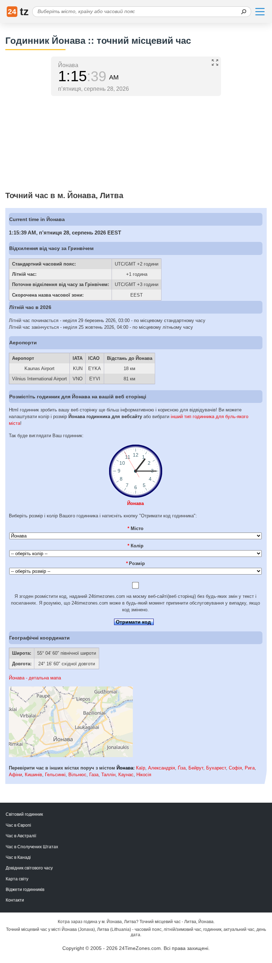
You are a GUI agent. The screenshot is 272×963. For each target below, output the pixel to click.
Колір (135, 545)
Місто (135, 528)
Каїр (140, 768)
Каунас (126, 774)
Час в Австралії (21, 835)
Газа (93, 774)
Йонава (135, 503)
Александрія (161, 768)
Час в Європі (18, 825)
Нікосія (143, 774)
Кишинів (33, 774)
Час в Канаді (18, 857)
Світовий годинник (24, 814)
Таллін (108, 774)
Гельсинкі (55, 774)
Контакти (15, 900)
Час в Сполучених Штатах (32, 846)
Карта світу (17, 878)
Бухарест (216, 768)
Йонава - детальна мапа (35, 677)
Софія (235, 768)
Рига (250, 768)
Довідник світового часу (29, 868)
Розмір (135, 563)
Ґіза (182, 768)
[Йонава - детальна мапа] (71, 755)
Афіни (15, 774)
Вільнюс (77, 774)
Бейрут (195, 768)
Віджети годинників (25, 889)
